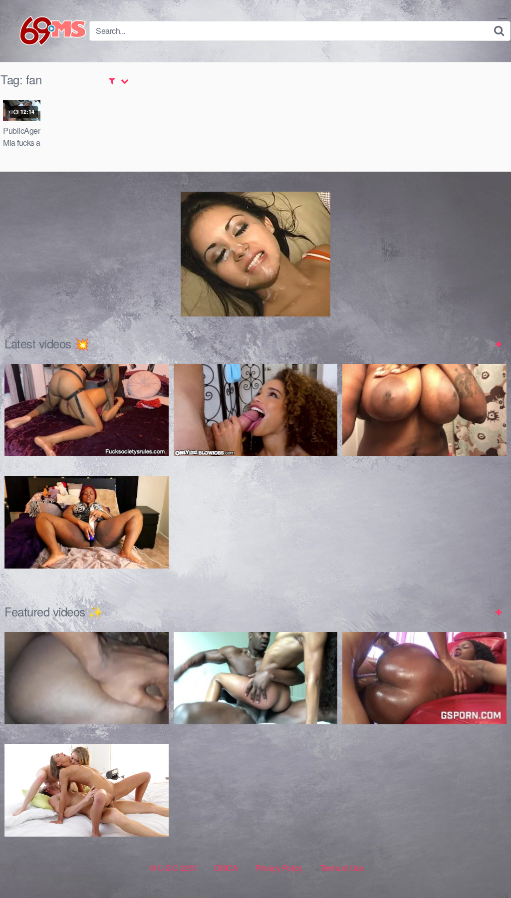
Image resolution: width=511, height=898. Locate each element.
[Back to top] (484, 866)
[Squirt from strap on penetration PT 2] (86, 410)
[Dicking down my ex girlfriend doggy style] (86, 678)
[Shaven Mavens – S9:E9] (86, 790)
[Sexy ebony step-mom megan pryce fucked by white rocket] (424, 678)
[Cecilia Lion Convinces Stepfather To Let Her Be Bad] (256, 410)
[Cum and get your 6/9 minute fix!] (44, 31)
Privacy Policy (279, 868)
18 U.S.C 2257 (172, 868)
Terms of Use (341, 868)
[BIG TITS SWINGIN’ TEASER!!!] (424, 410)
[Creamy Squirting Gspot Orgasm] (86, 522)
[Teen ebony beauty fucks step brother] (256, 678)
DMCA (226, 868)
